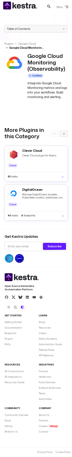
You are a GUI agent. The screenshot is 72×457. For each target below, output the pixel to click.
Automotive (45, 399)
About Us (44, 415)
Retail (42, 393)
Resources (45, 327)
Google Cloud (27, 43)
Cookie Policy (63, 452)
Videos (43, 333)
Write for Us (11, 431)
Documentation (13, 327)
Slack (8, 420)
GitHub (9, 426)
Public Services (47, 382)
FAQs (8, 344)
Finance (43, 371)
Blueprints (10, 333)
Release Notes (47, 349)
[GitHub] (6, 297)
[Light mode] (9, 307)
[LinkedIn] (27, 297)
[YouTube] (34, 297)
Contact (43, 431)
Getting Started (13, 322)
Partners (43, 420)
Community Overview (16, 415)
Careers (48, 426)
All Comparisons (14, 371)
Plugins (8, 43)
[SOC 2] (9, 258)
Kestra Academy (48, 338)
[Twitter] (13, 297)
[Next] (64, 134)
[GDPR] (19, 258)
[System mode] (22, 307)
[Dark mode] (15, 307)
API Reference (46, 355)
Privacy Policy (44, 452)
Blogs (42, 322)
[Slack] (41, 297)
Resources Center (15, 382)
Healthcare (45, 376)
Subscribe (54, 246)
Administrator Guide (50, 344)
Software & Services (50, 388)
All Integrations (13, 376)
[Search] (49, 6)
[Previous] (54, 134)
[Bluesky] (20, 297)
